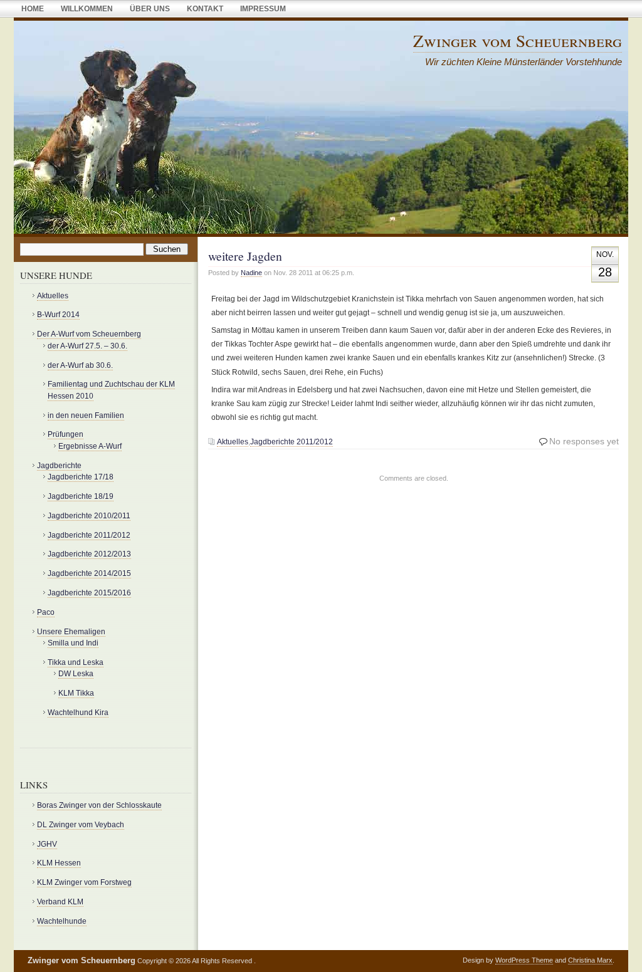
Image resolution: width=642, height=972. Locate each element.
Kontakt (205, 8)
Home (32, 8)
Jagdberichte (59, 465)
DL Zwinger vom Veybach (80, 824)
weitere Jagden (245, 256)
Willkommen (87, 8)
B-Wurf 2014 (58, 314)
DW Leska (75, 673)
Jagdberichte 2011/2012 (291, 441)
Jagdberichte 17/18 (80, 477)
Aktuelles (232, 441)
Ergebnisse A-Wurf (90, 446)
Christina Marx (590, 960)
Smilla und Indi (73, 643)
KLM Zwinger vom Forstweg (84, 882)
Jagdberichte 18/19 (80, 496)
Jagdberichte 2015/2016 (89, 592)
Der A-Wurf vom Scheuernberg (89, 334)
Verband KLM (60, 901)
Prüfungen (65, 434)
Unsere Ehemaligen (71, 631)
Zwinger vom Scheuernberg (517, 40)
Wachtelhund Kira (78, 712)
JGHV (47, 844)
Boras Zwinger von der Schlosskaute (99, 805)
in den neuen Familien (86, 415)
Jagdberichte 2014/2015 (89, 573)
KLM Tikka (76, 693)
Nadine (251, 272)
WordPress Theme (524, 960)
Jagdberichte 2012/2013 (89, 554)
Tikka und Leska (75, 662)
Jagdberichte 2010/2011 (89, 515)
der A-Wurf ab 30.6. (80, 365)
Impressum (263, 8)
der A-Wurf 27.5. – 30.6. (87, 346)
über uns (150, 8)
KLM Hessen (59, 863)
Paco (46, 612)
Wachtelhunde (62, 921)
